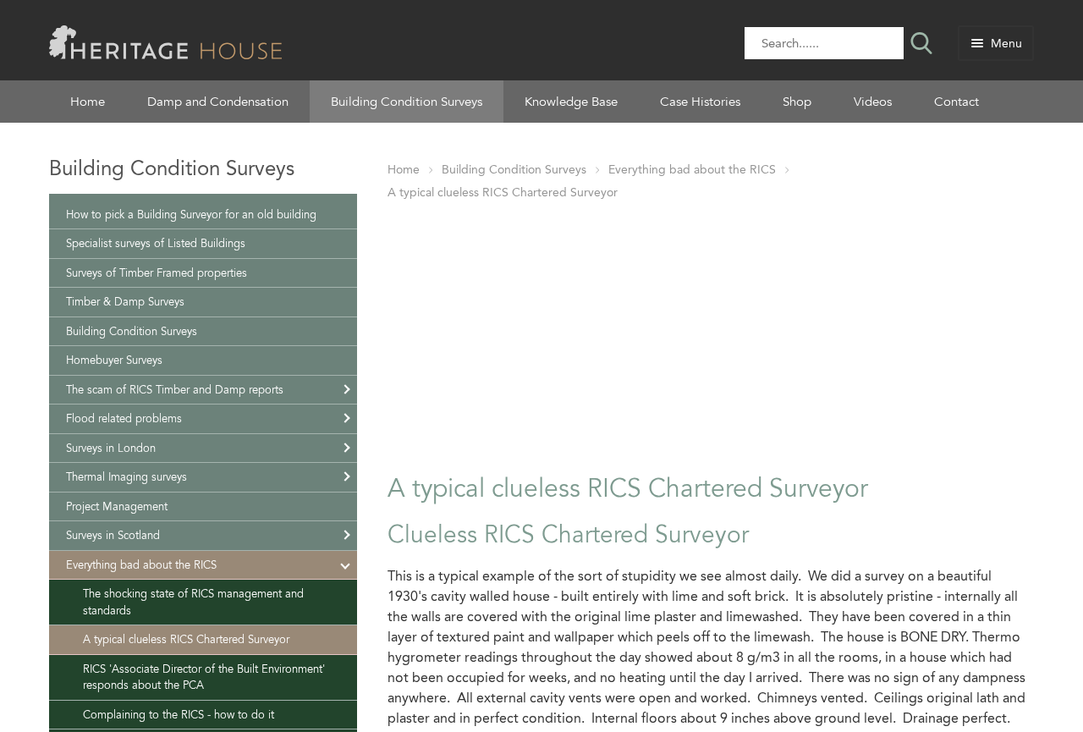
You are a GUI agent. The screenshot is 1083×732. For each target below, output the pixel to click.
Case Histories (700, 101)
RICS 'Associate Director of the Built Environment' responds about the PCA (204, 677)
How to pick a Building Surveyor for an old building (191, 214)
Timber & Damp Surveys (125, 301)
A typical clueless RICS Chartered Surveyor (503, 192)
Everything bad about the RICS (692, 169)
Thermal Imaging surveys (126, 477)
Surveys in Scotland (113, 535)
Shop (797, 101)
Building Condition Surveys (406, 101)
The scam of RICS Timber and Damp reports (174, 390)
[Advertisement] (711, 333)
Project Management (117, 506)
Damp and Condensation (218, 101)
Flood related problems (124, 418)
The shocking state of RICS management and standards (193, 602)
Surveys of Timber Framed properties (156, 273)
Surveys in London (111, 448)
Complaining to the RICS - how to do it (178, 714)
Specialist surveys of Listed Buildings (155, 243)
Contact (956, 101)
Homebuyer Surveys (114, 360)
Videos (873, 101)
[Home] (165, 41)
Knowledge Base (571, 101)
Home (87, 101)
